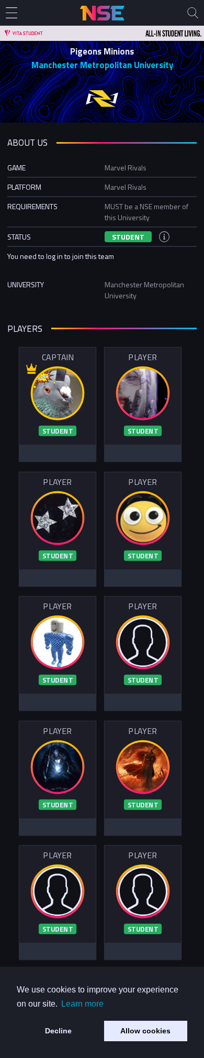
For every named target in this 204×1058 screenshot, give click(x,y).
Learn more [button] (82, 1003)
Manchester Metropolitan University (102, 65)
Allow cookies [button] (145, 1031)
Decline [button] (58, 1031)
